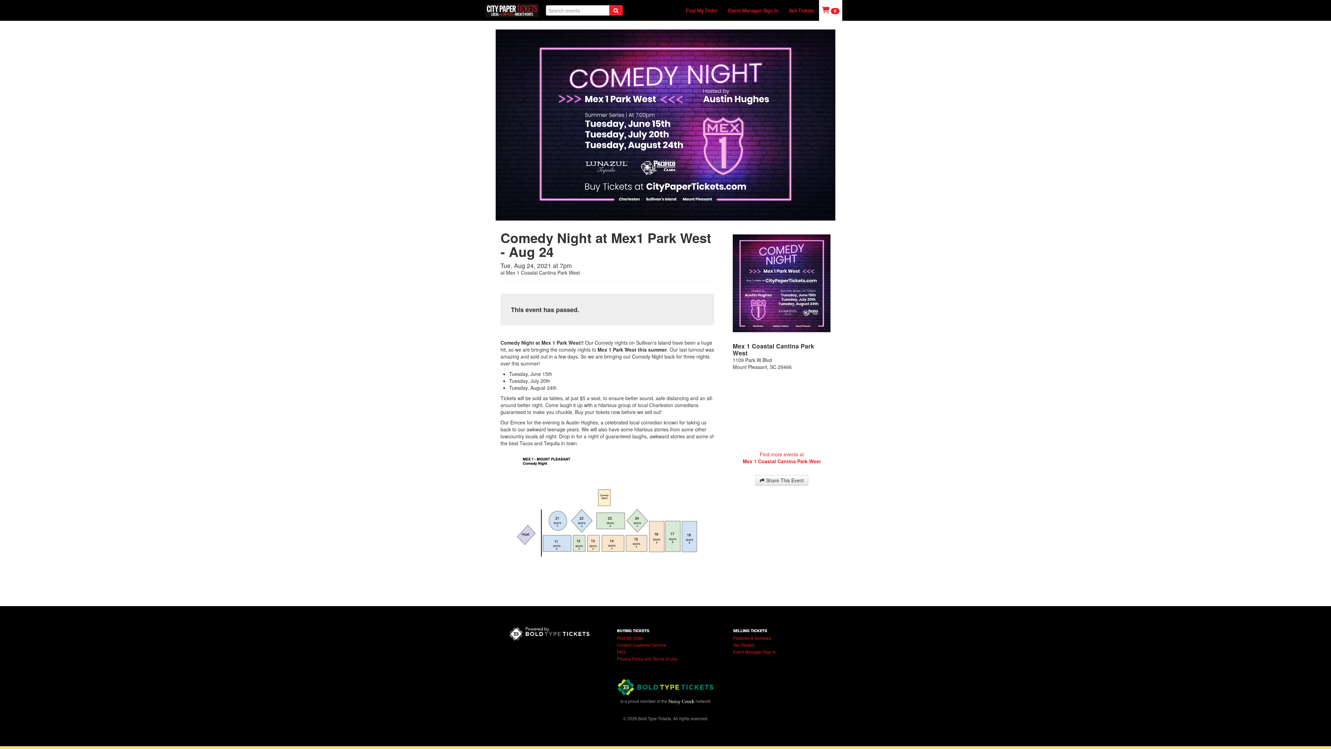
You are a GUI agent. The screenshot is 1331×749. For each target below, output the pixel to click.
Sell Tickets (801, 10)
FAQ (621, 652)
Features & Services (752, 638)
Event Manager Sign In (753, 10)
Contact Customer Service (641, 645)
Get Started (743, 645)
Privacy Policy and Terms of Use (647, 659)
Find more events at (782, 458)
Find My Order (702, 10)
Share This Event (784, 480)
